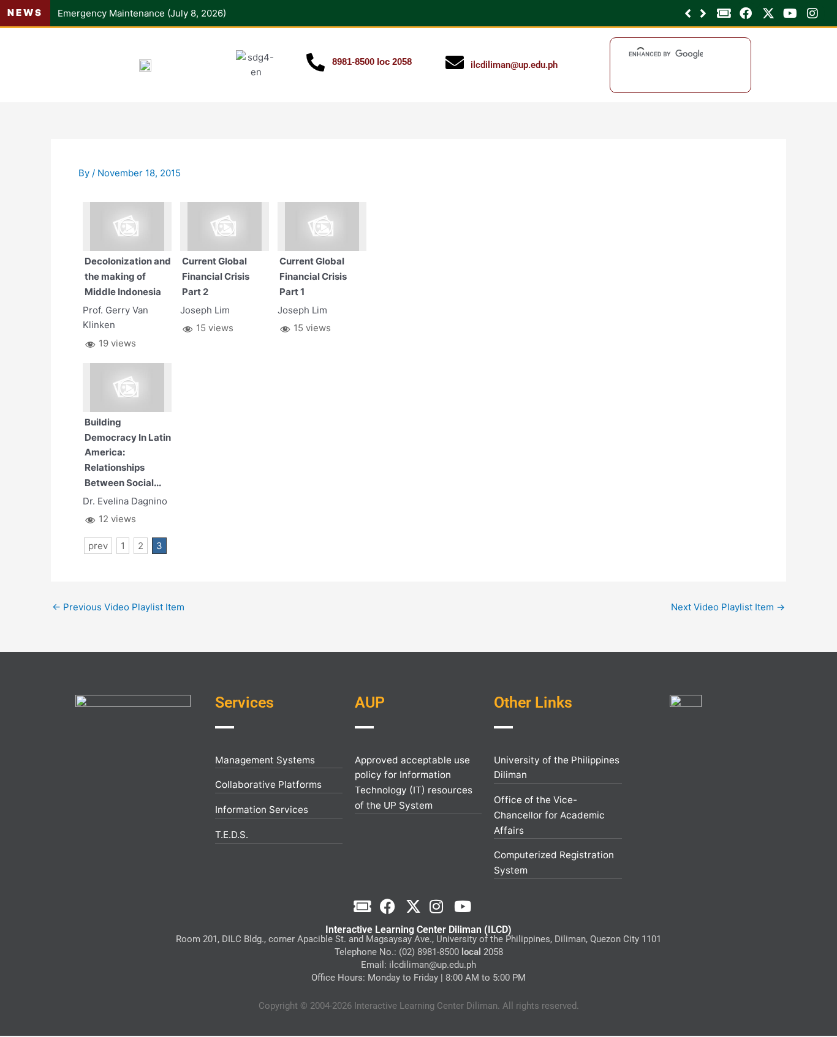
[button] (703, 13)
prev (98, 546)
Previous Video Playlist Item (118, 607)
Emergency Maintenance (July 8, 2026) (142, 13)
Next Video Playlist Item (728, 607)
